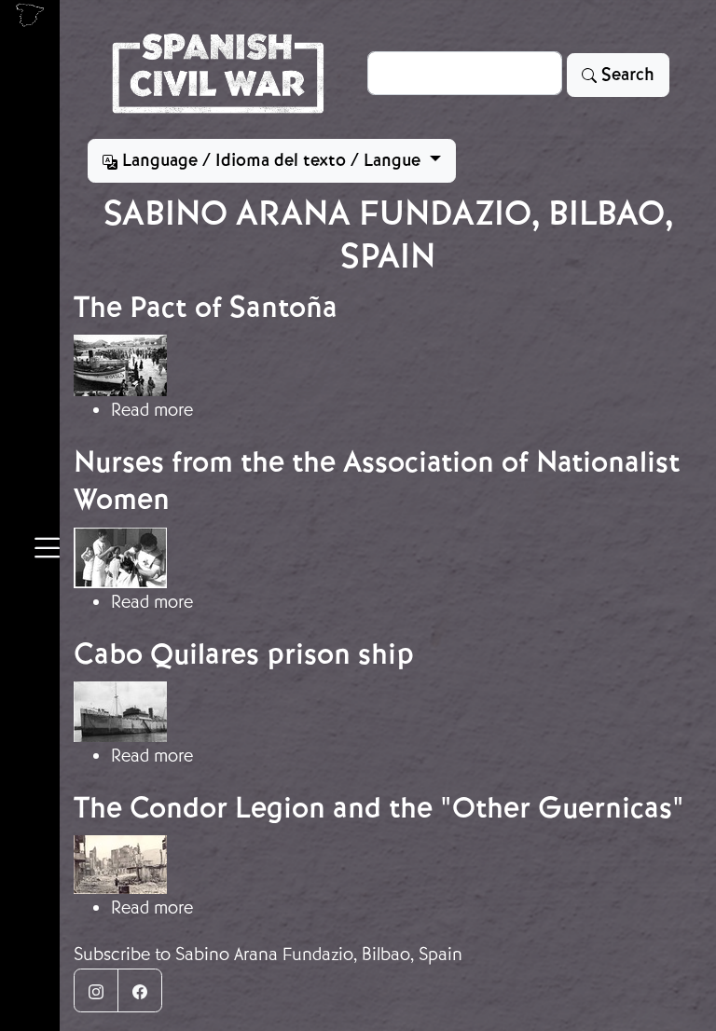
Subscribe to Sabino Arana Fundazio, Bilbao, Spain (268, 954)
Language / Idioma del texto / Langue (271, 160)
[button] (47, 551)
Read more (152, 409)
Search (625, 74)
